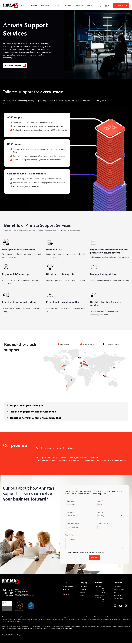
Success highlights (119, 589)
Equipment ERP (100, 599)
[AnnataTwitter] (126, 605)
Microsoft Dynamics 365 (33, 149)
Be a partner (83, 589)
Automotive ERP (100, 588)
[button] (66, 405)
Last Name (70, 512)
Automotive (98, 586)
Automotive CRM (100, 591)
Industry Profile (102, 523)
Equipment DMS (100, 604)
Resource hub (117, 595)
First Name (70, 501)
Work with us (83, 592)
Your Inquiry (69, 535)
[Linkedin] (115, 605)
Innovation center (119, 598)
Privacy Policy (98, 552)
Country (100, 512)
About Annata (83, 586)
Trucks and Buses (99, 595)
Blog (115, 592)
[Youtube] (120, 605)
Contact (120, 5)
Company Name (72, 523)
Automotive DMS (100, 592)
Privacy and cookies (68, 586)
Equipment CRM (100, 602)
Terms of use (66, 589)
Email (99, 501)
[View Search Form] (100, 6)
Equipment (98, 597)
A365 (5, 49)
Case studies (117, 586)
